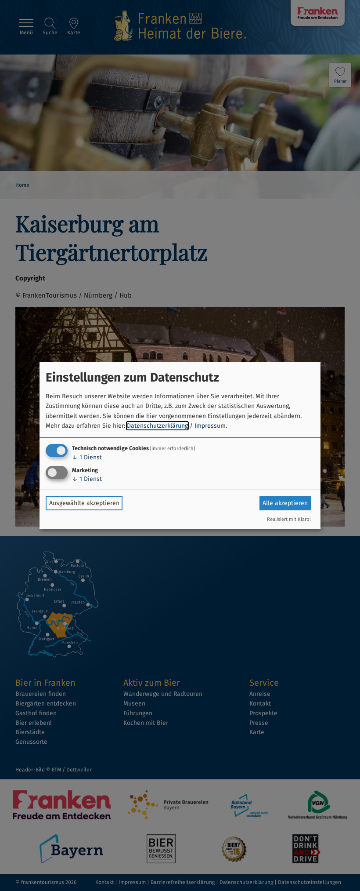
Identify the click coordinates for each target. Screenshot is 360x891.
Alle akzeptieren (285, 503)
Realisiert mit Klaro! (289, 519)
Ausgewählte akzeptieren (84, 503)
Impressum (210, 425)
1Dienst (87, 457)
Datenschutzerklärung (157, 425)
